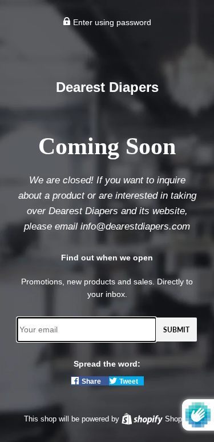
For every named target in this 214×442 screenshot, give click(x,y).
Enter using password (111, 22)
